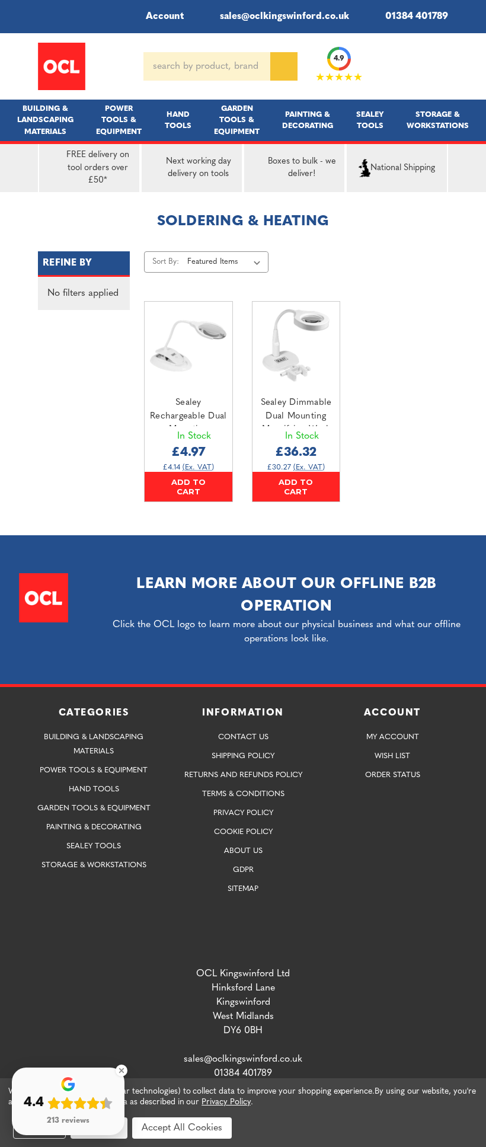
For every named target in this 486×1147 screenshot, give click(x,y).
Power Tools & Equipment (119, 120)
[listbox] (226, 262)
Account (165, 16)
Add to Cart (188, 486)
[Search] (284, 66)
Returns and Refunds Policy (243, 775)
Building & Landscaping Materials (45, 120)
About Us (243, 851)
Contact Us (243, 737)
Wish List (392, 756)
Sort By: (165, 262)
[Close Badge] (121, 1070)
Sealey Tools (370, 120)
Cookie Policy (243, 832)
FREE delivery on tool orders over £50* (97, 168)
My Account (392, 737)
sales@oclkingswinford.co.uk (284, 16)
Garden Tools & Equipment (237, 120)
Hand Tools (178, 120)
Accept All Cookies (182, 1128)
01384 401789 (416, 16)
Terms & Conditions (243, 794)
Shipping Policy (243, 756)
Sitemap (243, 889)
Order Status (392, 775)
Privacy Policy (243, 813)
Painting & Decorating (307, 120)
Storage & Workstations (438, 120)
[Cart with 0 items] (443, 66)
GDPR (243, 870)
